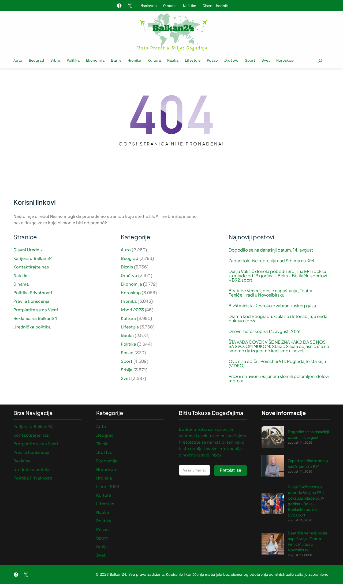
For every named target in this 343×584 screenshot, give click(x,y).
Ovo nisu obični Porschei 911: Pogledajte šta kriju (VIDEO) (277, 363)
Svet (125, 378)
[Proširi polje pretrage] (320, 60)
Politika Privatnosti (32, 292)
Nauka (127, 335)
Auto (126, 250)
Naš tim (189, 5)
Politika (128, 344)
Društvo (129, 275)
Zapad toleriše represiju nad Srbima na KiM (271, 261)
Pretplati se (230, 470)
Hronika (129, 301)
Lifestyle (130, 327)
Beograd (129, 258)
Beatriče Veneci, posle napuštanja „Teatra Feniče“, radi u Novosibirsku (270, 293)
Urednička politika (32, 327)
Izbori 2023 (132, 310)
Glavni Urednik (215, 5)
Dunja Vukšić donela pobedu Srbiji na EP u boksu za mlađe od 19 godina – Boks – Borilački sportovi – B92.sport (278, 275)
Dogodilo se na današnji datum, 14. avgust (271, 250)
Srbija (126, 370)
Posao (127, 352)
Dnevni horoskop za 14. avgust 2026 (265, 331)
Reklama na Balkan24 (35, 318)
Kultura (128, 318)
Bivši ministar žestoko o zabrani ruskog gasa (272, 306)
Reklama (22, 461)
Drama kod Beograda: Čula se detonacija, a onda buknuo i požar (278, 318)
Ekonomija (131, 284)
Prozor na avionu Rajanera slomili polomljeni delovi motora (279, 378)
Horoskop (131, 292)
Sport (126, 361)
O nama (170, 5)
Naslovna (148, 5)
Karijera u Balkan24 (33, 258)
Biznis (127, 267)
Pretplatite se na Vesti (35, 310)
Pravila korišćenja (31, 301)
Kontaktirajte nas (31, 267)
